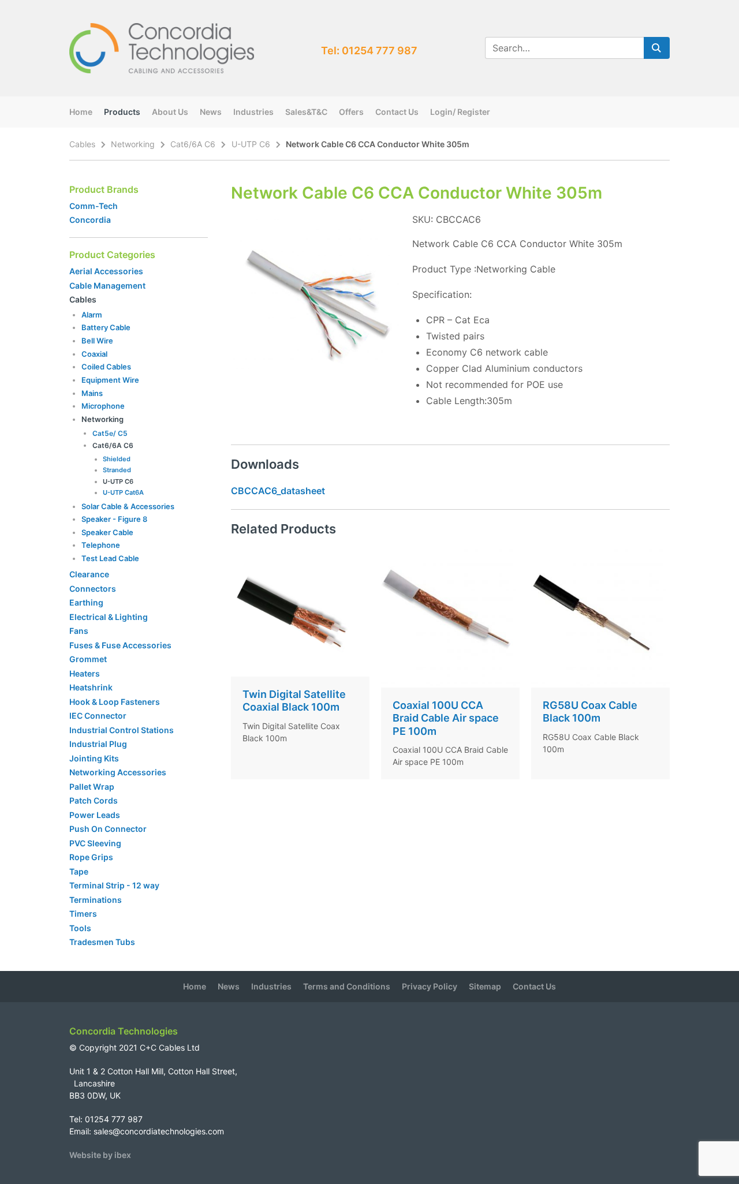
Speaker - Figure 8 (114, 519)
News (211, 112)
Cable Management (107, 285)
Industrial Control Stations (121, 730)
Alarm (91, 314)
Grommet (88, 659)
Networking (133, 144)
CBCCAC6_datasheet (278, 490)
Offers (351, 112)
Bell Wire (97, 340)
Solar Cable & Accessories (127, 506)
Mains (92, 393)
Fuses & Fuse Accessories (120, 645)
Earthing (86, 602)
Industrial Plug (98, 744)
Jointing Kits (94, 758)
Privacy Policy (429, 986)
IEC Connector (97, 715)
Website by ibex (100, 1155)
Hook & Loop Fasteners (114, 702)
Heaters (84, 673)
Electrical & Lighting (108, 617)
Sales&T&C (306, 112)
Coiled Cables (106, 366)
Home (80, 112)
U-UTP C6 (251, 144)
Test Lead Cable (110, 558)
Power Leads (94, 815)
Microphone (103, 405)
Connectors (92, 588)
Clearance (89, 574)
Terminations (95, 900)
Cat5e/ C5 (110, 433)
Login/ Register (460, 112)
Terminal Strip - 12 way (114, 885)
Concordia (90, 220)
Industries (253, 112)
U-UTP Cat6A (123, 492)
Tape (78, 871)
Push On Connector (108, 829)
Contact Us (397, 112)
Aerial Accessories (106, 271)
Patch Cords (93, 800)
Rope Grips (91, 857)
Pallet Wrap (92, 786)
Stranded (117, 470)
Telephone (100, 545)
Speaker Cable (107, 532)
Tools (80, 928)
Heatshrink (91, 687)
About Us (170, 112)
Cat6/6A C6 (192, 144)
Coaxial (94, 353)
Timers (83, 913)
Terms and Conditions (346, 986)
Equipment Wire (110, 379)
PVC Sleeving (95, 843)
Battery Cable (105, 327)
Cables (82, 144)
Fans (78, 631)
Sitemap (485, 986)
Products (122, 112)
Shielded (116, 459)
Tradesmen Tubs (102, 942)
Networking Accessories (117, 772)
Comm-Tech (93, 206)
